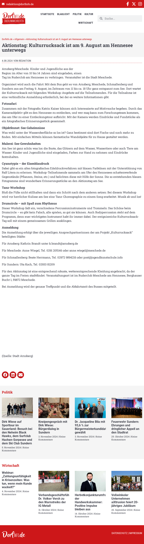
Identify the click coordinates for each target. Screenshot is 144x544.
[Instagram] (140, 4)
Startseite (47, 14)
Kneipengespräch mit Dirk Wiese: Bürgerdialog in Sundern (52, 427)
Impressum (135, 533)
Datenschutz (119, 533)
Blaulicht (63, 14)
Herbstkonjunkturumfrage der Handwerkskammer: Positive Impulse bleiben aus (92, 502)
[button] (5, 374)
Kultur (89, 14)
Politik (77, 14)
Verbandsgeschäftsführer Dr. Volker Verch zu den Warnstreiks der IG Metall (55, 500)
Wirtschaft (85, 22)
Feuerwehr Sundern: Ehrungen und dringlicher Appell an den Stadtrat (125, 427)
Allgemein (19, 39)
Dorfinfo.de (7, 39)
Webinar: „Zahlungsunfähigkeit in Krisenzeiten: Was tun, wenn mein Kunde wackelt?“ (17, 480)
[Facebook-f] (128, 4)
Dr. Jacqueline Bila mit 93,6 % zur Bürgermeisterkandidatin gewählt (92, 427)
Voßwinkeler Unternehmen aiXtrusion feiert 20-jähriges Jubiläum (124, 500)
